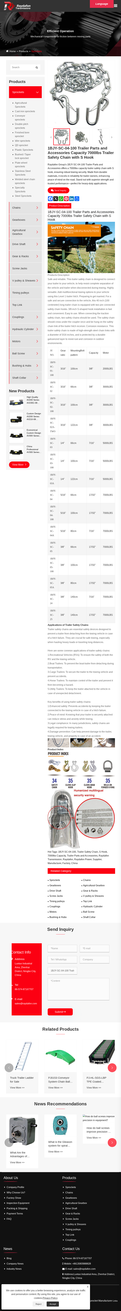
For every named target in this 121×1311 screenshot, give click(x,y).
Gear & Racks (20, 256)
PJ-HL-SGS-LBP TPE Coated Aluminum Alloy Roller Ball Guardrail (60, 1079)
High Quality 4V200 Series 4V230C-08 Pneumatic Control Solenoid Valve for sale (33, 400)
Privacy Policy (50, 1298)
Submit (60, 1011)
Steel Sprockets (23, 196)
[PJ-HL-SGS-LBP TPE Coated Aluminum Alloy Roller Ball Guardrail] (60, 1056)
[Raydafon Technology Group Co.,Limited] (17, 5)
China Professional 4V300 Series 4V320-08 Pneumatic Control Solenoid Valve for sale (33, 449)
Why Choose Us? (16, 1192)
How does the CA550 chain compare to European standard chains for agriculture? (98, 1154)
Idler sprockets (22, 141)
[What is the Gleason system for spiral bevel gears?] (22, 1125)
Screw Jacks (19, 268)
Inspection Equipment (18, 1203)
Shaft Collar (19, 377)
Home (12, 51)
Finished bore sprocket (22, 134)
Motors (16, 341)
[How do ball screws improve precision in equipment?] (60, 1118)
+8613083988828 (81, 1263)
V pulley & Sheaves (23, 280)
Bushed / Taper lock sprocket (23, 156)
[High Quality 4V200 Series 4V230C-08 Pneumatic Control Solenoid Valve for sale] (16, 403)
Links (115, 1301)
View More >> (17, 1087)
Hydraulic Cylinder (23, 329)
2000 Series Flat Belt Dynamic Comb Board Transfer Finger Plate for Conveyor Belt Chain (99, 1079)
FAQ (9, 1219)
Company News (15, 1263)
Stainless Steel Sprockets (23, 173)
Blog (9, 1258)
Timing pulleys (20, 292)
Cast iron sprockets (25, 111)
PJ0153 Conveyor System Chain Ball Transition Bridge (21, 1079)
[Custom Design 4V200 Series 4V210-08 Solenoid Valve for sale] (16, 419)
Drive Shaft (18, 244)
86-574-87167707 (24, 989)
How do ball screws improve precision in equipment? (60, 1130)
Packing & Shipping (17, 1208)
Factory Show (14, 1198)
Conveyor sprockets (20, 118)
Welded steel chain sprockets (25, 181)
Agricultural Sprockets (21, 105)
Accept (53, 1304)
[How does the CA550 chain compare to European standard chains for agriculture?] (99, 1131)
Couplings (18, 317)
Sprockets (36, 51)
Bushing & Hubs (21, 365)
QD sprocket (21, 145)
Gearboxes (18, 219)
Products (23, 51)
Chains (16, 207)
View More (18, 464)
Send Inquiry (60, 190)
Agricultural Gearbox (19, 232)
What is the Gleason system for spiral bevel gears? (22, 1144)
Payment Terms (15, 1213)
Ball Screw (18, 353)
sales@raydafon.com (26, 1003)
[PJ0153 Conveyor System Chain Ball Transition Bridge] (22, 1056)
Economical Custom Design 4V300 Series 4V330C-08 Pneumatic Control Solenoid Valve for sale (34, 433)
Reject (38, 1304)
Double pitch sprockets (21, 126)
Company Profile (15, 1187)
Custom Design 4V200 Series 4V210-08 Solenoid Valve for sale (34, 416)
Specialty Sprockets (20, 189)
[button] (9, 1067)
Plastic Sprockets (24, 150)
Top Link (17, 304)
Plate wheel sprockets (21, 164)
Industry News (14, 1269)
